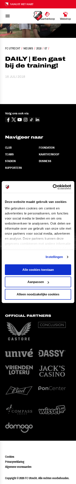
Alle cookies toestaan (38, 269)
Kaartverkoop (49, 154)
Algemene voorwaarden (18, 467)
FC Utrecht (12, 48)
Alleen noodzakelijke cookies (38, 294)
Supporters (13, 168)
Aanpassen (35, 282)
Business (45, 161)
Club (8, 147)
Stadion (10, 161)
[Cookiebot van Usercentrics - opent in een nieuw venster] (53, 187)
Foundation (46, 147)
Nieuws (28, 48)
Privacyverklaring (14, 462)
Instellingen (54, 257)
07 (46, 48)
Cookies (9, 457)
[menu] (7, 16)
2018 (38, 48)
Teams (9, 154)
